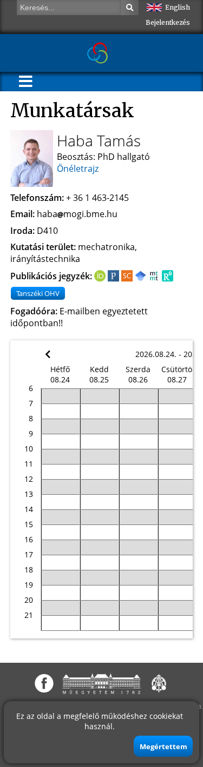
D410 (47, 231)
